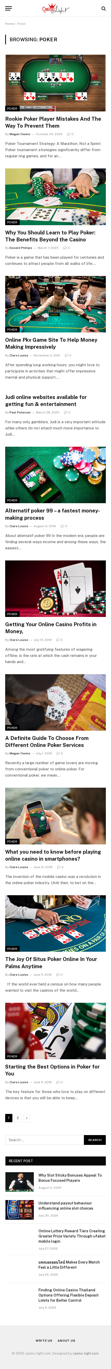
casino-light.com (86, 1353)
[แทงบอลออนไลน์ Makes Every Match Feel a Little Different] (19, 1269)
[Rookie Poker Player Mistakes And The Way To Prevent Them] (55, 83)
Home (9, 24)
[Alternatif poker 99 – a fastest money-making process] (55, 475)
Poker (12, 108)
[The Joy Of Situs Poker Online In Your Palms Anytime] (55, 923)
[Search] (103, 8)
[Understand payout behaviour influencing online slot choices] (19, 1210)
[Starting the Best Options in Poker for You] (55, 1031)
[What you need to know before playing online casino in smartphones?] (55, 816)
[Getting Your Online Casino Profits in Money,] (55, 588)
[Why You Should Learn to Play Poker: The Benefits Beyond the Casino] (55, 196)
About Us (66, 1340)
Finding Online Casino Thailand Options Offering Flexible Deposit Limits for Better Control (68, 1295)
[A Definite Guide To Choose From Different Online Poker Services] (55, 702)
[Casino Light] (55, 8)
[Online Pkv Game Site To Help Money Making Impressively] (55, 304)
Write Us (44, 1340)
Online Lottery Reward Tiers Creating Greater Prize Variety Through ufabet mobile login (72, 1236)
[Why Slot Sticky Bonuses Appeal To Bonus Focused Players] (19, 1182)
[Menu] (8, 8)
